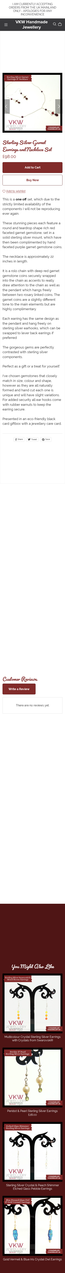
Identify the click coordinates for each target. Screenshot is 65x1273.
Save (47, 439)
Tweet (34, 439)
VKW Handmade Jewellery (32, 24)
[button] (6, 106)
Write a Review (18, 689)
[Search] (54, 24)
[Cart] (61, 24)
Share (20, 439)
